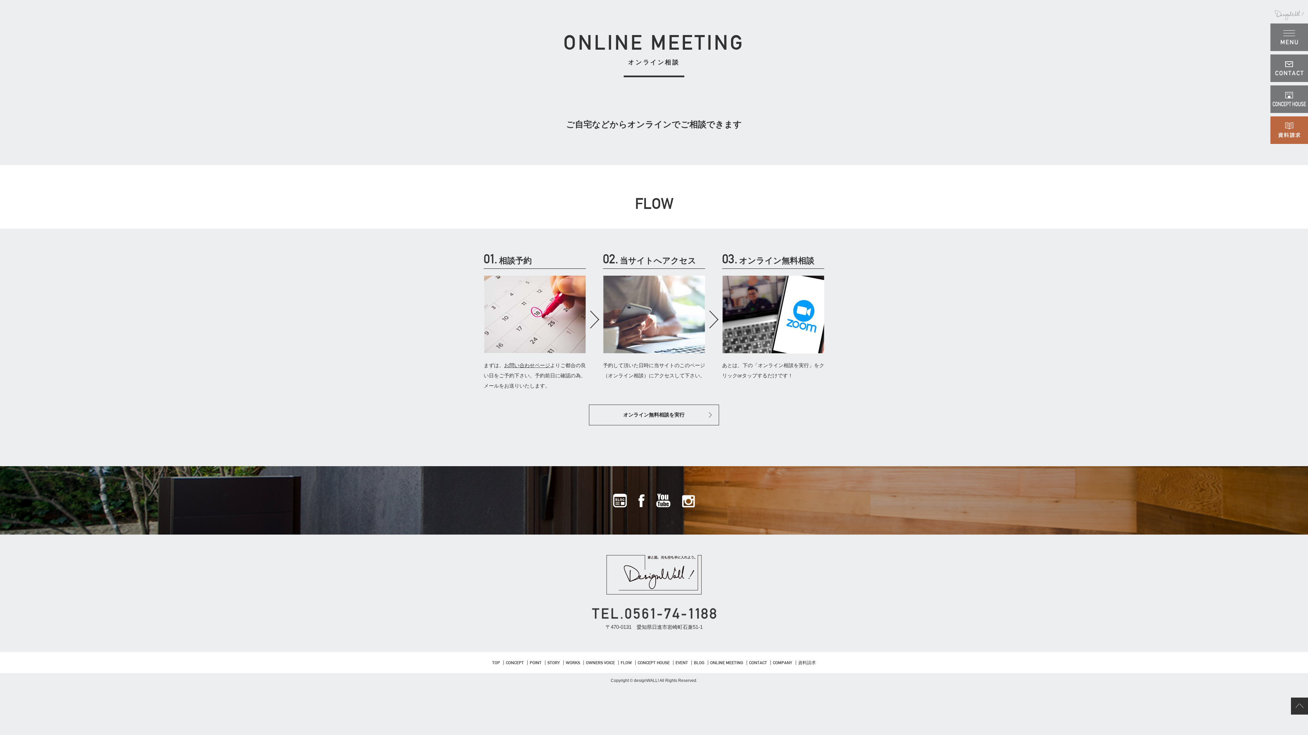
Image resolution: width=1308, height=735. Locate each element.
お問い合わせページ (527, 365)
